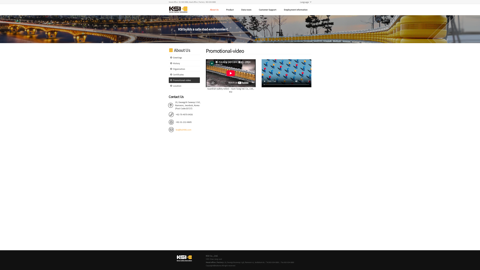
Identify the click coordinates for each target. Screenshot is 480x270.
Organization (179, 68)
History (176, 63)
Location (177, 85)
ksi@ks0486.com (183, 129)
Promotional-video (182, 80)
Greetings (177, 57)
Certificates (178, 74)
